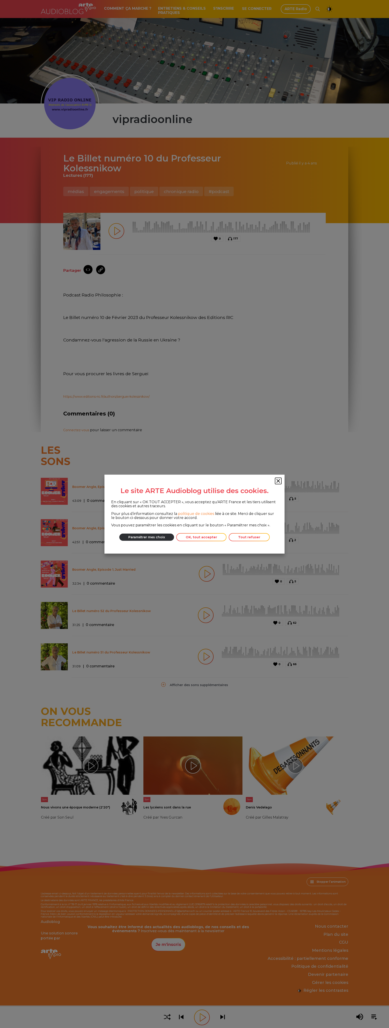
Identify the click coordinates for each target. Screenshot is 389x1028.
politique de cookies (196, 513)
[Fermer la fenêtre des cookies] (278, 481)
